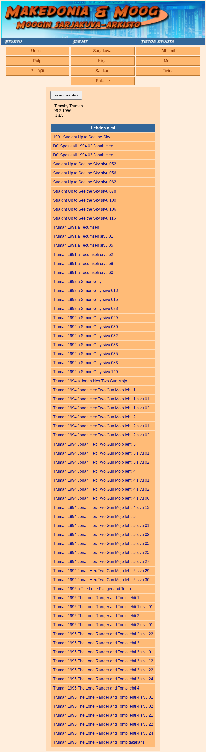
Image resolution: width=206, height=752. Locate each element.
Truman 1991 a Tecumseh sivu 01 (83, 236)
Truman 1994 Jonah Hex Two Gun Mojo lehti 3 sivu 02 (101, 462)
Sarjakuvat (102, 51)
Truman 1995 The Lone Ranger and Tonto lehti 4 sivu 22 (103, 724)
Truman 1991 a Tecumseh (76, 227)
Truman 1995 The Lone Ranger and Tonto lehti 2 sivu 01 (103, 625)
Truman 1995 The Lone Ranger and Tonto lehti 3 (96, 643)
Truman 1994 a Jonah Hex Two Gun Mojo (90, 381)
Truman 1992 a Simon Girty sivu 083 (85, 363)
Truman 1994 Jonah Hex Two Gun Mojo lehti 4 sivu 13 (101, 507)
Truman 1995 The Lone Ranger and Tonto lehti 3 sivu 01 (103, 652)
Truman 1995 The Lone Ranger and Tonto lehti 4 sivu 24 (103, 733)
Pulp (37, 61)
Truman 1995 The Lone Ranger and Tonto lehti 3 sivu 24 (103, 679)
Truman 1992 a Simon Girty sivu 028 (85, 308)
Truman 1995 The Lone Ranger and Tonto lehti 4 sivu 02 (103, 706)
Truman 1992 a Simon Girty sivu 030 (85, 327)
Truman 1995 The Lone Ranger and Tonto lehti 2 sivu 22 (103, 634)
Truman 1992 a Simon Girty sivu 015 (85, 299)
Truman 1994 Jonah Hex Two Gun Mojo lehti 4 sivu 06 (101, 498)
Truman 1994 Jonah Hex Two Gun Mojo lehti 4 (94, 471)
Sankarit (102, 71)
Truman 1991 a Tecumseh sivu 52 (83, 254)
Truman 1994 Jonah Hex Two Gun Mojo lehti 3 (94, 444)
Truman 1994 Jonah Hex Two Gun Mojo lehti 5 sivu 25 (101, 552)
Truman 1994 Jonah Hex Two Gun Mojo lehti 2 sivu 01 (101, 426)
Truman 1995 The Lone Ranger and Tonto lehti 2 (96, 616)
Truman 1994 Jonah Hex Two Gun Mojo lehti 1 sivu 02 (101, 408)
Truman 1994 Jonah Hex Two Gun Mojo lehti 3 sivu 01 (101, 453)
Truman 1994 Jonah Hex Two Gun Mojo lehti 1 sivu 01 (101, 399)
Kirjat (103, 61)
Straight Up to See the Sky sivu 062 (84, 182)
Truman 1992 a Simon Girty (77, 281)
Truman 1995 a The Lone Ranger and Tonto (92, 589)
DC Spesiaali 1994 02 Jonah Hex (83, 146)
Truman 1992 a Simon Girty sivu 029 (85, 318)
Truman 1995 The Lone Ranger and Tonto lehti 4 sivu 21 (103, 715)
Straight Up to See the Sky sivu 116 (84, 218)
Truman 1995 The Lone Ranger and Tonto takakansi (99, 742)
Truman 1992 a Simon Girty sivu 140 (85, 372)
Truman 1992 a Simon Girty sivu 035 (85, 354)
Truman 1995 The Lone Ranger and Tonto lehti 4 (96, 688)
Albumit (168, 51)
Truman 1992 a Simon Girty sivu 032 (85, 336)
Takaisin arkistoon (66, 95)
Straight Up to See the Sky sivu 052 (84, 164)
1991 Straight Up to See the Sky (81, 137)
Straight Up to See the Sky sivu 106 (84, 209)
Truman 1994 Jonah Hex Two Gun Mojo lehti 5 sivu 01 (101, 525)
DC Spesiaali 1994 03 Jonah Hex (83, 155)
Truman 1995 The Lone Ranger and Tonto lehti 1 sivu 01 (103, 607)
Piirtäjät (37, 71)
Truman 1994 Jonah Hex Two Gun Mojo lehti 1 (94, 390)
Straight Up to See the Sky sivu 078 (84, 191)
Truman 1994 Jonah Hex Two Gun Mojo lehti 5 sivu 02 (101, 534)
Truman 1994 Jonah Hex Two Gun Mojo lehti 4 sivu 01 (101, 480)
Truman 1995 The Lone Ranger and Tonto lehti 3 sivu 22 (103, 670)
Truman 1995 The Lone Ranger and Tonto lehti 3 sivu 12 (103, 661)
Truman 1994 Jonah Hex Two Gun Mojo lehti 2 (94, 417)
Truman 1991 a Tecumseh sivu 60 (83, 272)
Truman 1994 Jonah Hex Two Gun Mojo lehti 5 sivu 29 (101, 571)
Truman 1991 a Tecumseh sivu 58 (83, 263)
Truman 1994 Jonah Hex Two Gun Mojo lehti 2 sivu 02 (101, 435)
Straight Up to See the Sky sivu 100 (84, 200)
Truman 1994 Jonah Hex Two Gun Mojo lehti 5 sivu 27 (101, 561)
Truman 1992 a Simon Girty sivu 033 (85, 345)
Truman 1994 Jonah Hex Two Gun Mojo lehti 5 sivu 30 (101, 580)
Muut (168, 61)
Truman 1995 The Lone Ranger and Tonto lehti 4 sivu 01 (103, 697)
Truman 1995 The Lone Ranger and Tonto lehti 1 (96, 598)
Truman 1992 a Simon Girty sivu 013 (85, 290)
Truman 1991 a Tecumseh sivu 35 (83, 245)
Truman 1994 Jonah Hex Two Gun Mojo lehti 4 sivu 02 (101, 489)
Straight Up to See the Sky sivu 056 (84, 173)
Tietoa (168, 71)
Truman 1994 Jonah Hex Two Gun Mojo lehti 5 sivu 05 (101, 543)
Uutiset (37, 51)
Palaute (103, 81)
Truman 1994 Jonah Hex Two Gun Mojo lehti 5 (94, 516)
